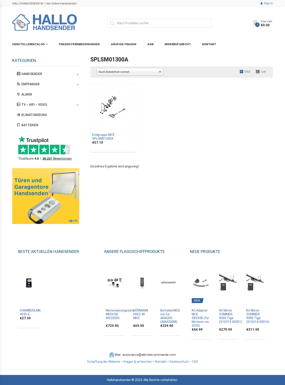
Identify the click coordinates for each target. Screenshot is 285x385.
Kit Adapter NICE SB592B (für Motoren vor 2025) (200, 318)
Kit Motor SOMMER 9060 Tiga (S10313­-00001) (230, 316)
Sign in (268, 3)
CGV (195, 361)
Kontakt (209, 44)
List (263, 71)
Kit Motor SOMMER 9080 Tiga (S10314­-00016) (257, 316)
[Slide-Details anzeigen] (45, 196)
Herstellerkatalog (28, 44)
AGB (150, 44)
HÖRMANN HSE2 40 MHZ (140, 314)
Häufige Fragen (123, 44)
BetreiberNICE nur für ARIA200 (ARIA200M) (170, 316)
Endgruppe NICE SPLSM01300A (103, 136)
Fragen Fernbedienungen (79, 44)
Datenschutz (179, 361)
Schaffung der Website (103, 361)
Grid (247, 71)
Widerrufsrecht (178, 44)
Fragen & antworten (138, 361)
